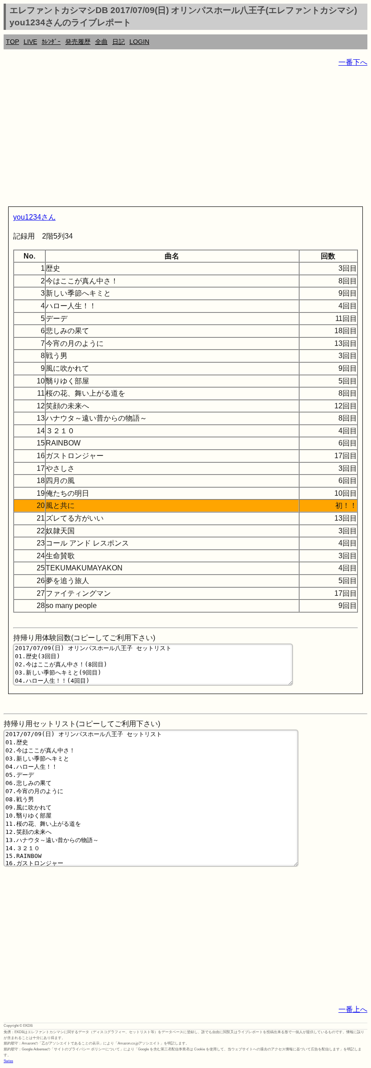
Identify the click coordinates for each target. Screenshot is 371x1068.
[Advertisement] (185, 138)
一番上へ (352, 1009)
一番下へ (352, 62)
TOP (12, 41)
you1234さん (34, 217)
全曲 (101, 41)
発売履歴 (77, 41)
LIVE (30, 41)
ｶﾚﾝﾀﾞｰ (51, 41)
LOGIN (139, 41)
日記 (118, 41)
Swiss (8, 1061)
